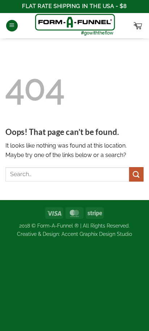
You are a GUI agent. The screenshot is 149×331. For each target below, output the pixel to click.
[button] (12, 26)
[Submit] (136, 174)
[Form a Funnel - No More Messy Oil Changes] (75, 25)
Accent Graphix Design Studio (96, 234)
